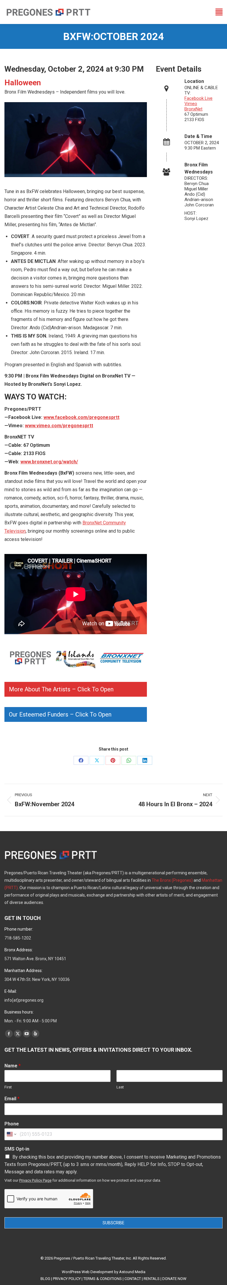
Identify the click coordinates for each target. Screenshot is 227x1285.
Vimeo (190, 103)
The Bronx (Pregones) (172, 880)
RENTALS (152, 1278)
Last (120, 1087)
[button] (75, 689)
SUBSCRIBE (113, 1222)
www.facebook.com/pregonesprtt (81, 417)
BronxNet (193, 109)
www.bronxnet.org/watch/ (49, 462)
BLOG (45, 1278)
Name (12, 1066)
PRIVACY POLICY (67, 1278)
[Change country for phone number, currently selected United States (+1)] (11, 1134)
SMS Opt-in (16, 1149)
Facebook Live (198, 98)
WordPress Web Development (87, 1272)
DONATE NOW (174, 1278)
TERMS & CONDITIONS (102, 1278)
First (8, 1087)
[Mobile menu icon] (219, 12)
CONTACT (132, 1278)
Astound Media (132, 1272)
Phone (11, 1124)
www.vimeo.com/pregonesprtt (59, 425)
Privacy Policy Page (35, 1180)
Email (12, 1098)
